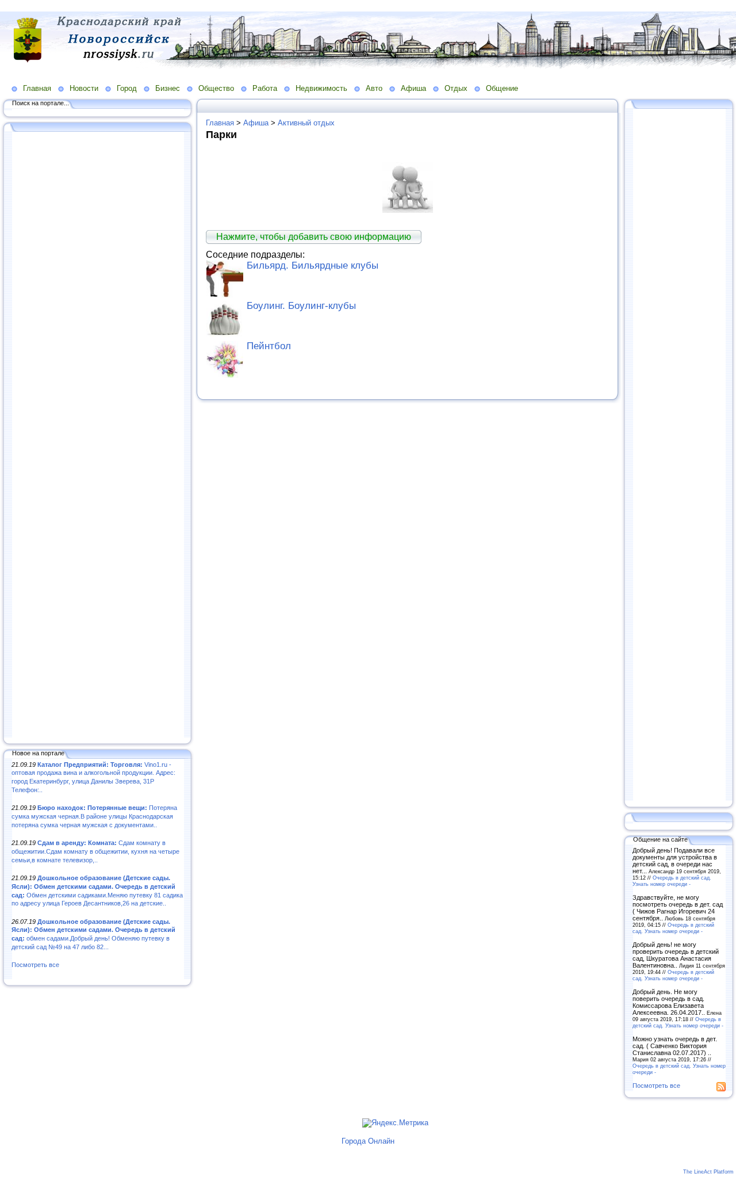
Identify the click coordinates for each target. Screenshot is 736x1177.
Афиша (413, 88)
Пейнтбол (269, 346)
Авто (374, 88)
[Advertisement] (98, 435)
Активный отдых (306, 123)
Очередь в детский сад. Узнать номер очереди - (671, 880)
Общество (216, 88)
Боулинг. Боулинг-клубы (301, 305)
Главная (37, 88)
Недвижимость (321, 88)
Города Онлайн (368, 1141)
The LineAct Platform (708, 1172)
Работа (264, 88)
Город (127, 88)
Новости (84, 88)
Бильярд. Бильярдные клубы (312, 265)
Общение (502, 88)
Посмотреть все (35, 964)
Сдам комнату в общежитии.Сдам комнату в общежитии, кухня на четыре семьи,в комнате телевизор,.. (95, 851)
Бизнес (167, 88)
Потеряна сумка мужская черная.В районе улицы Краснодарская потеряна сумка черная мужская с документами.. (94, 816)
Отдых (455, 88)
